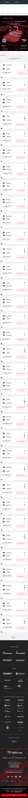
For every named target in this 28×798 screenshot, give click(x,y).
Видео (19, 52)
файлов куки (17, 791)
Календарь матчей (8, 18)
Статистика (3, 53)
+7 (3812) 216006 (14, 765)
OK (14, 795)
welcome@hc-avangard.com (14, 772)
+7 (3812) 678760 (14, 766)
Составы (8, 53)
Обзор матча (21, 73)
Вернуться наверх (13, 637)
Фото (14, 53)
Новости (25, 53)
